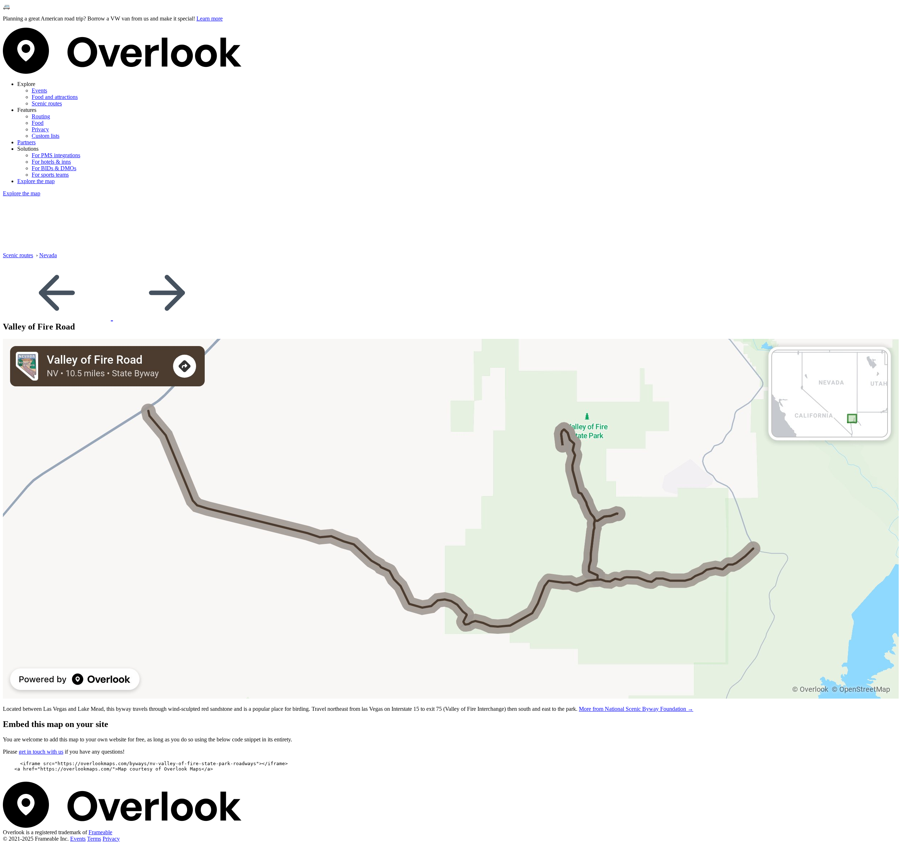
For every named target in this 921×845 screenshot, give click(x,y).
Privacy (40, 129)
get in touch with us (41, 752)
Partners (26, 142)
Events (39, 90)
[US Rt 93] (58, 317)
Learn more (209, 18)
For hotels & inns (51, 162)
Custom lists (45, 136)
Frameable (100, 832)
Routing (41, 116)
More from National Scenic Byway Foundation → (636, 709)
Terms (94, 839)
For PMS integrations (56, 155)
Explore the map (36, 181)
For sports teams (50, 175)
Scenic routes (47, 103)
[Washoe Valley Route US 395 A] (167, 317)
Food (38, 123)
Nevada (48, 255)
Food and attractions (55, 97)
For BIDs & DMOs (54, 168)
